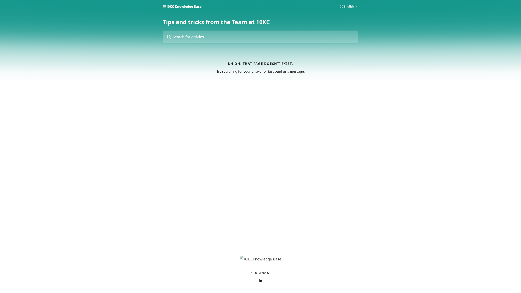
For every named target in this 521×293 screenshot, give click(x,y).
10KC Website (260, 273)
